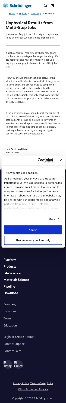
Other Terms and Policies (33, 389)
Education (10, 325)
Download (11, 293)
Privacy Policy (21, 383)
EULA (50, 383)
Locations (10, 311)
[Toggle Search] (45, 5)
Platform (10, 260)
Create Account (25, 337)
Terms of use (38, 383)
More (52, 219)
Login (7, 337)
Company (10, 304)
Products (10, 266)
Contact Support (15, 344)
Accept (33, 229)
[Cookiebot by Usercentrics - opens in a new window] (39, 160)
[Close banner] (60, 160)
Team (7, 318)
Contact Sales (12, 351)
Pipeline (9, 286)
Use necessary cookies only (33, 240)
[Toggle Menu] (52, 5)
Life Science (12, 273)
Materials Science (16, 280)
